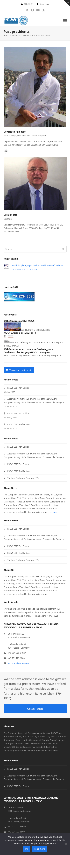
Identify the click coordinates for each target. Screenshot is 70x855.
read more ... (54, 750)
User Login (44, 4)
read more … (54, 512)
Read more (39, 848)
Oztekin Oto (10, 214)
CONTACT (28, 4)
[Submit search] (63, 249)
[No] (66, 844)
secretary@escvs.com (18, 663)
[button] (65, 20)
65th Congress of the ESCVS (19, 321)
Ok (26, 848)
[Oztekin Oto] (35, 183)
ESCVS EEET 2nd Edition (18, 424)
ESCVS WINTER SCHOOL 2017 (20, 333)
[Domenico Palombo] (35, 86)
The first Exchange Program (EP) (23, 477)
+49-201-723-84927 (17, 826)
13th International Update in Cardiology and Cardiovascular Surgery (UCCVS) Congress (29, 351)
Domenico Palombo (15, 131)
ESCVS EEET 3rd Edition (18, 413)
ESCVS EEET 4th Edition (18, 387)
